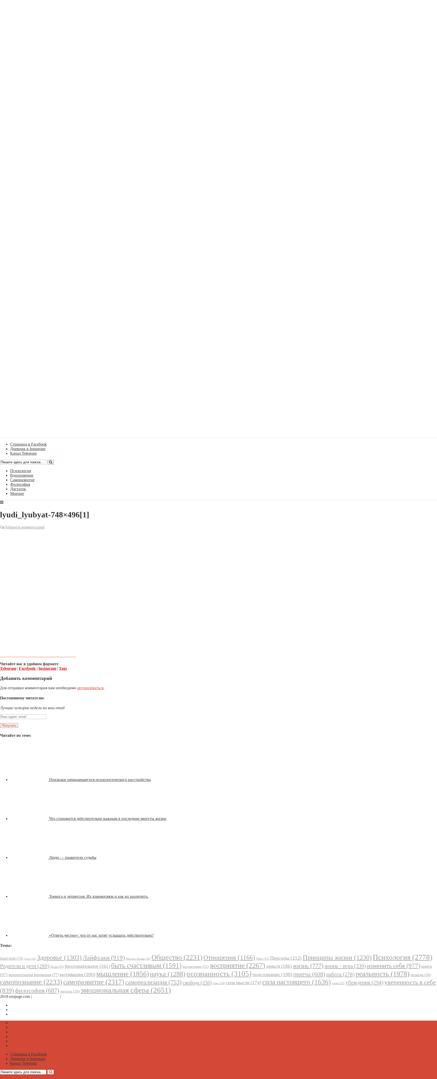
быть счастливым (146, 965)
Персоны (286, 958)
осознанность (219, 974)
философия (37, 990)
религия (420, 975)
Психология (20, 471)
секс (219, 983)
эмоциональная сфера (126, 990)
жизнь (308, 965)
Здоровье (59, 957)
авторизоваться (90, 688)
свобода (197, 982)
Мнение (17, 493)
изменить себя (393, 965)
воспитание (196, 967)
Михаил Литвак (138, 958)
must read (11, 958)
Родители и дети (24, 966)
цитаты (70, 991)
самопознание (31, 982)
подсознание (272, 974)
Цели (57, 967)
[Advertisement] (218, 567)
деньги (279, 966)
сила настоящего (296, 982)
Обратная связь (46, 996)
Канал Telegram (23, 1014)
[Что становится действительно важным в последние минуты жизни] (29, 818)
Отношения (229, 957)
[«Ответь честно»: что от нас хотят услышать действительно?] (29, 935)
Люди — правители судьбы (72, 857)
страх (338, 983)
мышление (122, 974)
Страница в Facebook (28, 1005)
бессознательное (87, 966)
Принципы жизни (337, 957)
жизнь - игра (345, 966)
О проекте (71, 996)
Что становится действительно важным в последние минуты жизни (107, 818)
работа (340, 974)
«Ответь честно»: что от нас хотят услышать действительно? (101, 935)
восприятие (237, 965)
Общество (176, 957)
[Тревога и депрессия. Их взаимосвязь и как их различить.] (29, 896)
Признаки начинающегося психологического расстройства (100, 779)
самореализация (153, 982)
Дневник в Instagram (27, 1009)
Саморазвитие (22, 480)
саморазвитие (93, 982)
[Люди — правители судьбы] (29, 857)
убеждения (364, 982)
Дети (30, 958)
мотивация (77, 974)
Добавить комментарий (24, 527)
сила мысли (243, 982)
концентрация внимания (34, 975)
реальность (382, 974)
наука (167, 974)
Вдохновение (21, 475)
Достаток (18, 489)
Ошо (262, 958)
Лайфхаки (104, 957)
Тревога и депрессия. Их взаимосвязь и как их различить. (98, 896)
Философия (20, 484)
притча (309, 974)
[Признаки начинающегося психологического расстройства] (29, 779)
